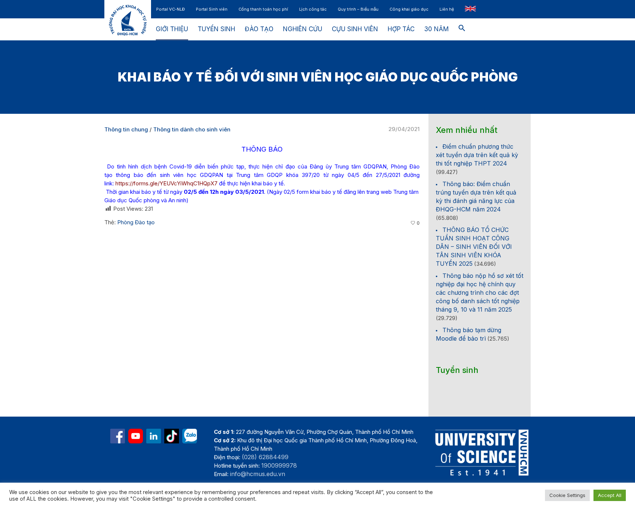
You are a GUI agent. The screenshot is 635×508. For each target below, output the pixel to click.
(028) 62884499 (265, 457)
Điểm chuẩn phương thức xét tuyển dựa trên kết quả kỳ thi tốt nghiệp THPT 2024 (477, 155)
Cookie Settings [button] (567, 495)
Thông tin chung (126, 129)
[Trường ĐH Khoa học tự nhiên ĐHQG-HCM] (117, 436)
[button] (461, 29)
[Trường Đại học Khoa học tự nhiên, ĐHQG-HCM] (135, 436)
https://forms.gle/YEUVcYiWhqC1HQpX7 (166, 183)
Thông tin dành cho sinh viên (191, 129)
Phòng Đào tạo (136, 222)
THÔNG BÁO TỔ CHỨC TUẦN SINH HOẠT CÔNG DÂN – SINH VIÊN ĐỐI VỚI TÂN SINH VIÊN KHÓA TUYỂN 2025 (474, 246)
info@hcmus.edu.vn (257, 474)
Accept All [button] (609, 495)
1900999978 (279, 465)
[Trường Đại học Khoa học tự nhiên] (153, 436)
